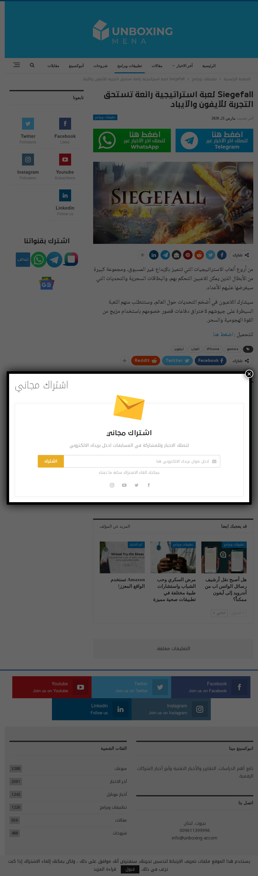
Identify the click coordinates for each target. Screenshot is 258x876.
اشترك (50, 461)
